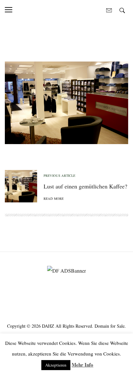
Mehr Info (82, 364)
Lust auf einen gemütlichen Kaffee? (85, 186)
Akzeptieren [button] (55, 365)
